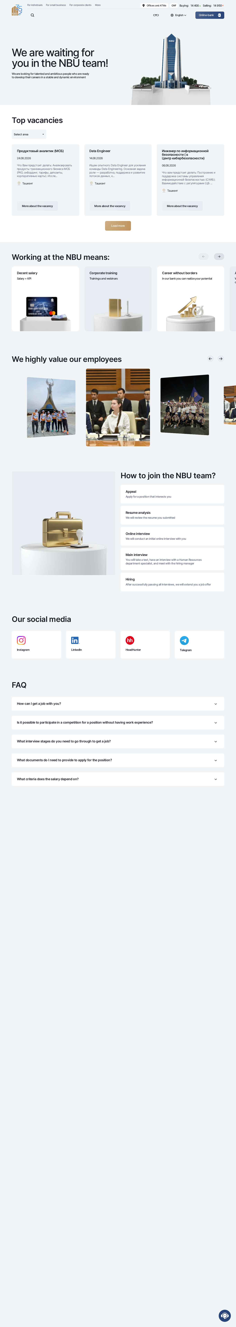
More (97, 4)
